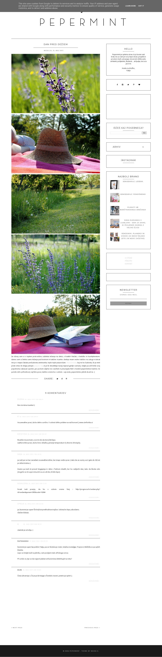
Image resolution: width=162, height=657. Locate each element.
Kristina (22, 434)
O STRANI (128, 258)
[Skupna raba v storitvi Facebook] (62, 379)
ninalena (22, 483)
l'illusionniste (71, 362)
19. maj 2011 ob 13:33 (32, 570)
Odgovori (94, 410)
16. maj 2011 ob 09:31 (29, 417)
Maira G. (95, 651)
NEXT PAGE (17, 627)
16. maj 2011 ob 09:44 (37, 434)
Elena (20, 399)
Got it (141, 6)
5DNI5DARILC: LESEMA (133, 181)
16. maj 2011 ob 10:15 (32, 454)
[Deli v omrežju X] (57, 379)
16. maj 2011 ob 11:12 (38, 483)
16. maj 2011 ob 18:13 (32, 524)
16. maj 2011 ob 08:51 (34, 399)
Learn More (130, 6)
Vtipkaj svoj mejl (128, 295)
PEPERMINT (75, 651)
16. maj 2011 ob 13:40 (34, 504)
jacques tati (38, 366)
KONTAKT (128, 264)
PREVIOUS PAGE (92, 627)
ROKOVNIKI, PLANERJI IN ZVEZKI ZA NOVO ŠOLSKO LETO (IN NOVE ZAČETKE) (133, 236)
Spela (20, 504)
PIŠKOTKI (128, 261)
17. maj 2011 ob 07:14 (38, 541)
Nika (19, 454)
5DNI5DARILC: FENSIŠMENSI (133, 194)
